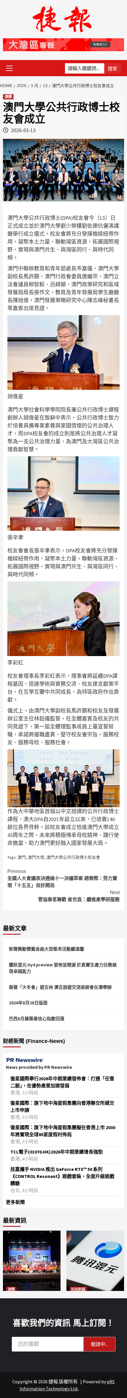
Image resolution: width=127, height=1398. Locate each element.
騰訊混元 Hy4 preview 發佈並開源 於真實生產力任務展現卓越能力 (63, 968)
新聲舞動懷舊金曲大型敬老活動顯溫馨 (46, 949)
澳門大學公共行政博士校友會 (73, 857)
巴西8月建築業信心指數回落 (36, 1018)
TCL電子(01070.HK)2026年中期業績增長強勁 (56, 1152)
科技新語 (78, 1289)
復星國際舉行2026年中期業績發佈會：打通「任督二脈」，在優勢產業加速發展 (62, 1082)
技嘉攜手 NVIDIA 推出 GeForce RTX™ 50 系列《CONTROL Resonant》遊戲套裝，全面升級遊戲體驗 (62, 1176)
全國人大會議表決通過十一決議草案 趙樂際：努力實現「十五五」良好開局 (62, 878)
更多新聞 (15, 1202)
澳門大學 (36, 857)
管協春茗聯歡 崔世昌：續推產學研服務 (79, 896)
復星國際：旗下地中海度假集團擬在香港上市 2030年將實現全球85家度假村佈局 (62, 1130)
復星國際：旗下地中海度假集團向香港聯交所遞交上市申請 (62, 1106)
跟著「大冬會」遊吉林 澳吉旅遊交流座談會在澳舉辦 (60, 987)
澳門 (21, 857)
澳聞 (8, 97)
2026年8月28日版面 (28, 1003)
